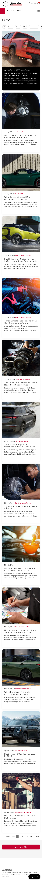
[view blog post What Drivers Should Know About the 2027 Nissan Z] (21, 184)
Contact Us (21, 847)
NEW (12, 11)
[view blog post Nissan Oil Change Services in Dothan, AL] (21, 803)
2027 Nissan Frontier (23, 70)
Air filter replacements (22, 132)
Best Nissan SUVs (21, 750)
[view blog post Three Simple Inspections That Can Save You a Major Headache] (21, 308)
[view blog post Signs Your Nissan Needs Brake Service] (21, 493)
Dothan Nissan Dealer (22, 379)
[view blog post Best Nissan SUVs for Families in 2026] (21, 741)
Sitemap (29, 874)
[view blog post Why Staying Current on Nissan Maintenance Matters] (21, 122)
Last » (37, 836)
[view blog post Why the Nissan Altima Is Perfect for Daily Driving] (21, 679)
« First (8, 836)
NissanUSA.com (6, 876)
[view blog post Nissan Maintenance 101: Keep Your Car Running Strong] (21, 617)
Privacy (24, 874)
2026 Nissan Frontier (22, 627)
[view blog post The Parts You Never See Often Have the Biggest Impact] (21, 370)
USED (19, 11)
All (4, 27)
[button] (2, 11)
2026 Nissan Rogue (21, 441)
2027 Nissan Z (19, 194)
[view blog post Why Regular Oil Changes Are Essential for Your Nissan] (21, 555)
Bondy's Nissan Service (23, 255)
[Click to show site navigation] (38, 11)
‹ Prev (13, 836)
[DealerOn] (7, 870)
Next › (31, 836)
